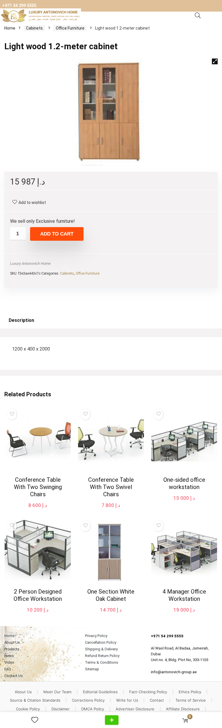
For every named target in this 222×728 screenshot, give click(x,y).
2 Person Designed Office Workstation (38, 595)
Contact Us (13, 676)
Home (9, 28)
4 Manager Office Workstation (184, 595)
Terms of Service (190, 700)
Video (9, 662)
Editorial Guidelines (100, 691)
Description (21, 320)
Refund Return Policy (102, 656)
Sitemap (92, 669)
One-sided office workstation (184, 483)
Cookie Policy (28, 709)
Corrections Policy (88, 700)
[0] (185, 720)
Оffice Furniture (70, 28)
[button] (215, 61)
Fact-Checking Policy (148, 691)
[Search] (198, 15)
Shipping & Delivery (101, 649)
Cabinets (34, 28)
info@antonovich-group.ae (174, 672)
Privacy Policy (96, 636)
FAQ (7, 669)
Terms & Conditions (101, 662)
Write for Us (127, 700)
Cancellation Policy (100, 642)
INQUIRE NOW (112, 720)
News (9, 656)
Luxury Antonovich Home (30, 263)
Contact (157, 700)
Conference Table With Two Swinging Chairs (38, 487)
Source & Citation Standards (35, 700)
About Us (12, 642)
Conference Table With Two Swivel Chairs (111, 487)
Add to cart (56, 234)
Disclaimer (60, 709)
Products (11, 649)
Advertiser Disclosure (135, 709)
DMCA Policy (92, 709)
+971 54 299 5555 (19, 5)
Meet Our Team (57, 691)
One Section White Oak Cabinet (110, 595)
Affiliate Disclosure (183, 709)
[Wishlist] (37, 720)
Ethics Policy (190, 691)
